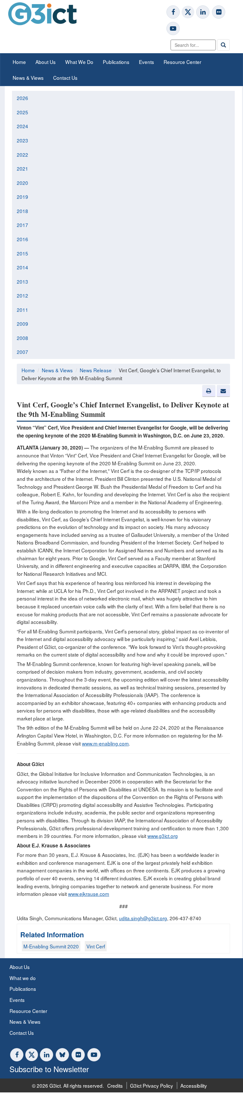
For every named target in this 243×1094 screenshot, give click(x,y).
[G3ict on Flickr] (218, 12)
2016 (22, 239)
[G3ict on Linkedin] (203, 12)
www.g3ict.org (162, 835)
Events (146, 61)
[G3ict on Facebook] (173, 12)
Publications (116, 61)
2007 (22, 351)
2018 (22, 210)
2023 (22, 140)
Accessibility (193, 1085)
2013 (22, 281)
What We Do (79, 61)
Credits (115, 1085)
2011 (22, 309)
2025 (22, 112)
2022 (22, 154)
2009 (22, 323)
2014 (22, 267)
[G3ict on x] (188, 12)
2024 (22, 126)
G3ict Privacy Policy (151, 1085)
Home (19, 61)
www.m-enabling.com (105, 743)
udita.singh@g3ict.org (143, 918)
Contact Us (65, 77)
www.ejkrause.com (88, 893)
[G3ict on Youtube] (173, 28)
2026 (22, 97)
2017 (22, 224)
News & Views (28, 77)
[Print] (208, 391)
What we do (22, 977)
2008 (22, 337)
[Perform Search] (223, 45)
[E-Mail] (223, 391)
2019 (22, 196)
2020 (22, 182)
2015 (22, 253)
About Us (45, 61)
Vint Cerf (95, 946)
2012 (22, 295)
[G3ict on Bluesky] (63, 1054)
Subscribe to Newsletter (49, 1068)
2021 (22, 168)
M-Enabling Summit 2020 (51, 946)
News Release (96, 370)
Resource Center (182, 61)
